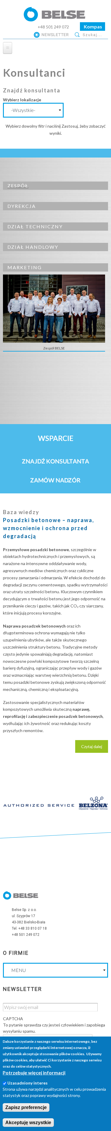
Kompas (92, 26)
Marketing (24, 267)
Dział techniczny (35, 226)
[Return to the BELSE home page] (55, 19)
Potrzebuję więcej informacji (34, 1072)
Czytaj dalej (94, 748)
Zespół (17, 185)
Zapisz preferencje (26, 1107)
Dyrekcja (21, 206)
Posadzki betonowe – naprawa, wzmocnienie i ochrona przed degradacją (48, 528)
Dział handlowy (32, 247)
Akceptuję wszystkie (28, 1122)
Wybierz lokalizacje (22, 99)
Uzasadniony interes (27, 1082)
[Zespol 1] (54, 342)
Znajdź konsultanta (55, 461)
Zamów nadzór (55, 480)
